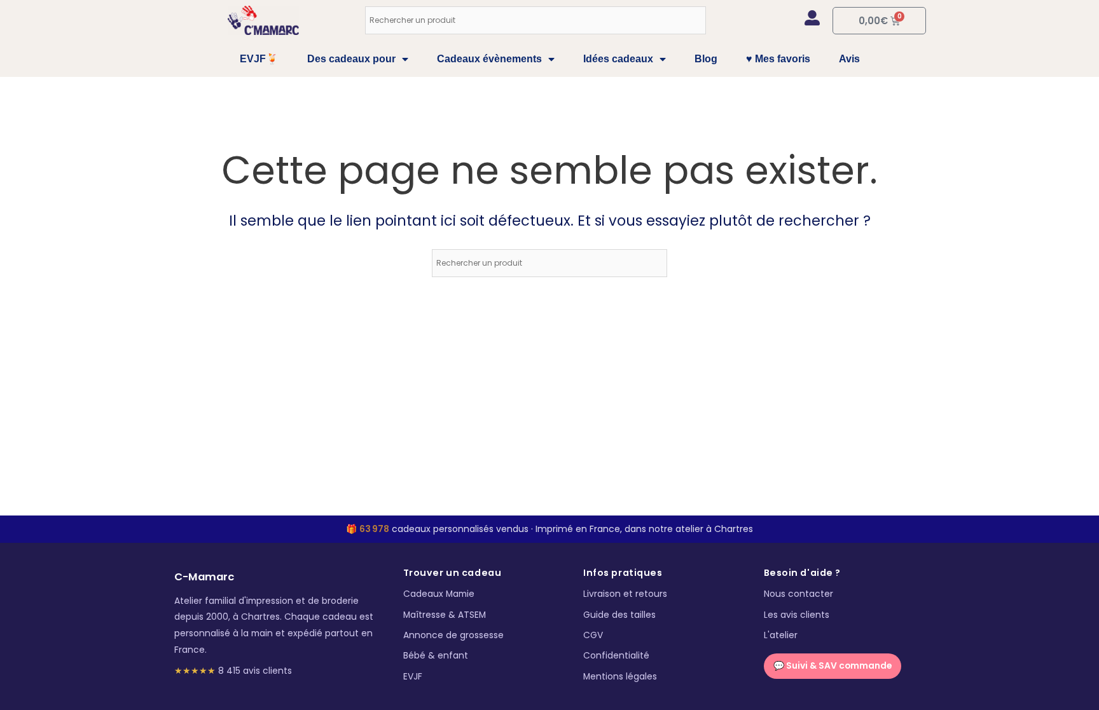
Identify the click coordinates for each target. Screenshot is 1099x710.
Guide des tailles (619, 615)
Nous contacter (798, 594)
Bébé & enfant (435, 656)
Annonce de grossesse (453, 635)
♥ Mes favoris (778, 58)
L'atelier (781, 635)
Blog (706, 58)
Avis (849, 58)
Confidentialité (616, 656)
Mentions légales (620, 677)
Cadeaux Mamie (438, 594)
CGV (593, 635)
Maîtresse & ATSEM (444, 615)
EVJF (412, 677)
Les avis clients (796, 615)
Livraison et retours (625, 594)
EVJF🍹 (259, 58)
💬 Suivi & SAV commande (832, 666)
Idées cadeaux (618, 58)
